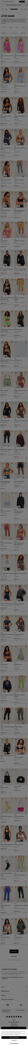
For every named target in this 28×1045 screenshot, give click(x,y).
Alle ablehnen (13, 1040)
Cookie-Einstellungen (14, 1043)
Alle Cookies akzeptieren (14, 1037)
